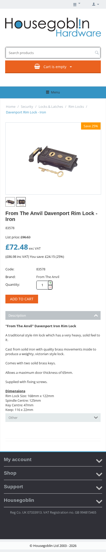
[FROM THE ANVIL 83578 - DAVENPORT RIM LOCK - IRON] (53, 158)
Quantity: (12, 284)
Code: (9, 269)
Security (27, 106)
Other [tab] (12, 417)
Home (10, 106)
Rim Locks (76, 106)
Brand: (10, 276)
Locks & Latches (51, 106)
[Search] (96, 53)
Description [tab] (17, 315)
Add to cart (21, 298)
